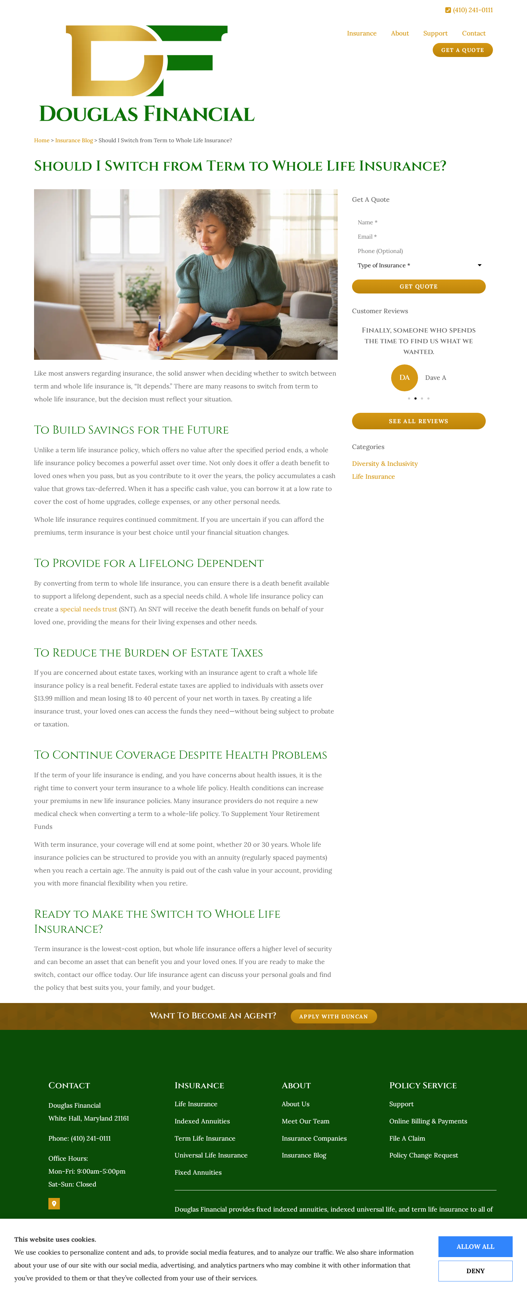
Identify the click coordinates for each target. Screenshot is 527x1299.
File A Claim (407, 1138)
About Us (295, 1104)
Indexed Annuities (202, 1121)
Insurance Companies (314, 1138)
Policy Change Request (423, 1155)
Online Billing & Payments (428, 1121)
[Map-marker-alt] (54, 1203)
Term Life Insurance (205, 1138)
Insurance (362, 33)
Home (41, 140)
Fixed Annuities (198, 1172)
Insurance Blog (74, 140)
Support (435, 33)
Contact (474, 33)
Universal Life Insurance (211, 1155)
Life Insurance (196, 1104)
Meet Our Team (305, 1121)
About (400, 33)
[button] (409, 398)
